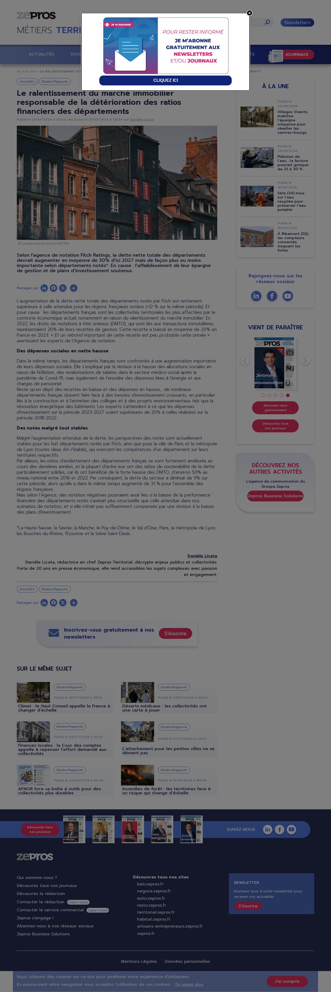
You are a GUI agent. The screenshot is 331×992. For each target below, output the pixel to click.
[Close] (249, 13)
